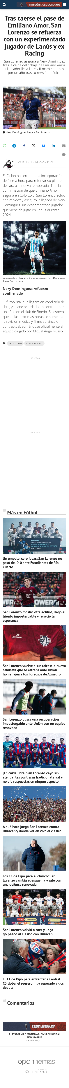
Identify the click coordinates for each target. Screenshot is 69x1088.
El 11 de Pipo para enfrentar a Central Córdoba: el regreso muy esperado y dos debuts (33, 983)
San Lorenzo (15, 343)
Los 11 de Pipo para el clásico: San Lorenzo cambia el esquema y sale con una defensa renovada (32, 880)
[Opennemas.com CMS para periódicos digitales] (36, 1066)
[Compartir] (4, 145)
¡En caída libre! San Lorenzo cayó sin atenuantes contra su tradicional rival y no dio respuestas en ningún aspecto (33, 777)
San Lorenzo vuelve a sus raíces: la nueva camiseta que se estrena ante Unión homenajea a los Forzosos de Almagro (34, 670)
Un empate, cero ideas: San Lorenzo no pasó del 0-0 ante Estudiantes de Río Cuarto (32, 562)
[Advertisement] (34, 394)
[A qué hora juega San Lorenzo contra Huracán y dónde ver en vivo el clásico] (34, 804)
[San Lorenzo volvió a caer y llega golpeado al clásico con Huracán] (34, 907)
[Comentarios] (63, 154)
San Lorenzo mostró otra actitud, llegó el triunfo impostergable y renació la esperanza (34, 616)
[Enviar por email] (63, 145)
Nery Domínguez (34, 343)
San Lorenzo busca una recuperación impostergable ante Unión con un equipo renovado (34, 723)
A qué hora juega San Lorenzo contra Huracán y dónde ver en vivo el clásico (32, 828)
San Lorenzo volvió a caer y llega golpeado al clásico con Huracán (28, 931)
